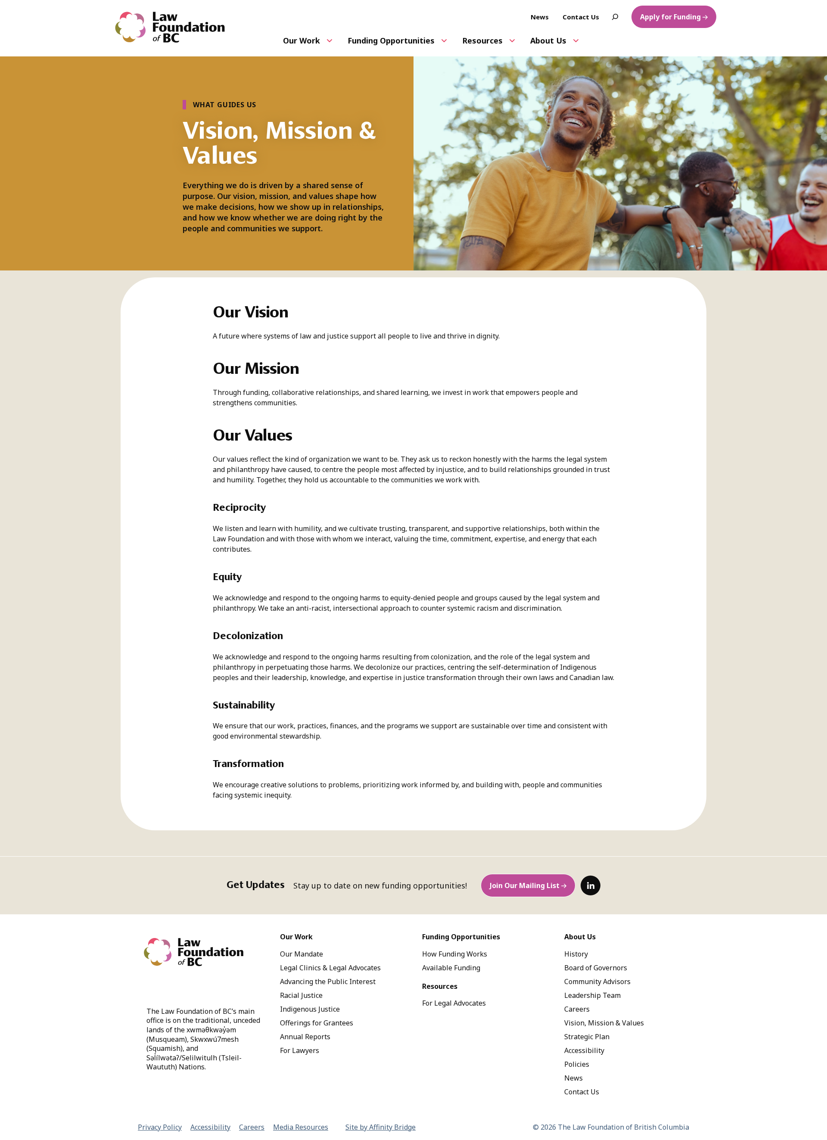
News (573, 1078)
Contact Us (581, 1092)
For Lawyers (299, 1050)
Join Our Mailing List (525, 885)
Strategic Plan (586, 1036)
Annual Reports (305, 1036)
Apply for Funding (670, 17)
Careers (577, 1009)
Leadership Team (592, 995)
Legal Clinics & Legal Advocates (330, 967)
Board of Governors (595, 967)
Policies (576, 1064)
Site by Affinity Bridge (380, 1127)
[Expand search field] (615, 17)
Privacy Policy (160, 1127)
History (576, 954)
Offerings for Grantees (316, 1023)
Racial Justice (301, 995)
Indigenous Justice (310, 1009)
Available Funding (451, 967)
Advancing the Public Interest (328, 981)
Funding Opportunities (391, 40)
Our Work (301, 40)
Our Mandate (301, 954)
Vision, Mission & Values (604, 1023)
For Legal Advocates (454, 1003)
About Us (548, 40)
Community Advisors (597, 981)
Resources (482, 40)
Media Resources (300, 1127)
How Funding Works (454, 954)
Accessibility (584, 1050)
